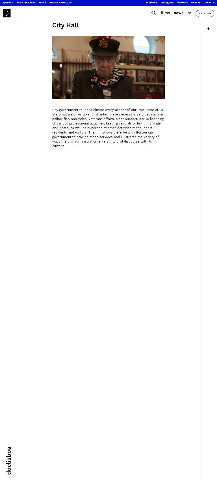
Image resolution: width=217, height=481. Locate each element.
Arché (42, 2)
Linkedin (209, 2)
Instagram (167, 2)
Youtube (182, 2)
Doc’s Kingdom (25, 2)
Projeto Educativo (60, 2)
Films (165, 13)
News (178, 13)
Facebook (151, 2)
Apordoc (8, 2)
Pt (189, 13)
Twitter (195, 2)
